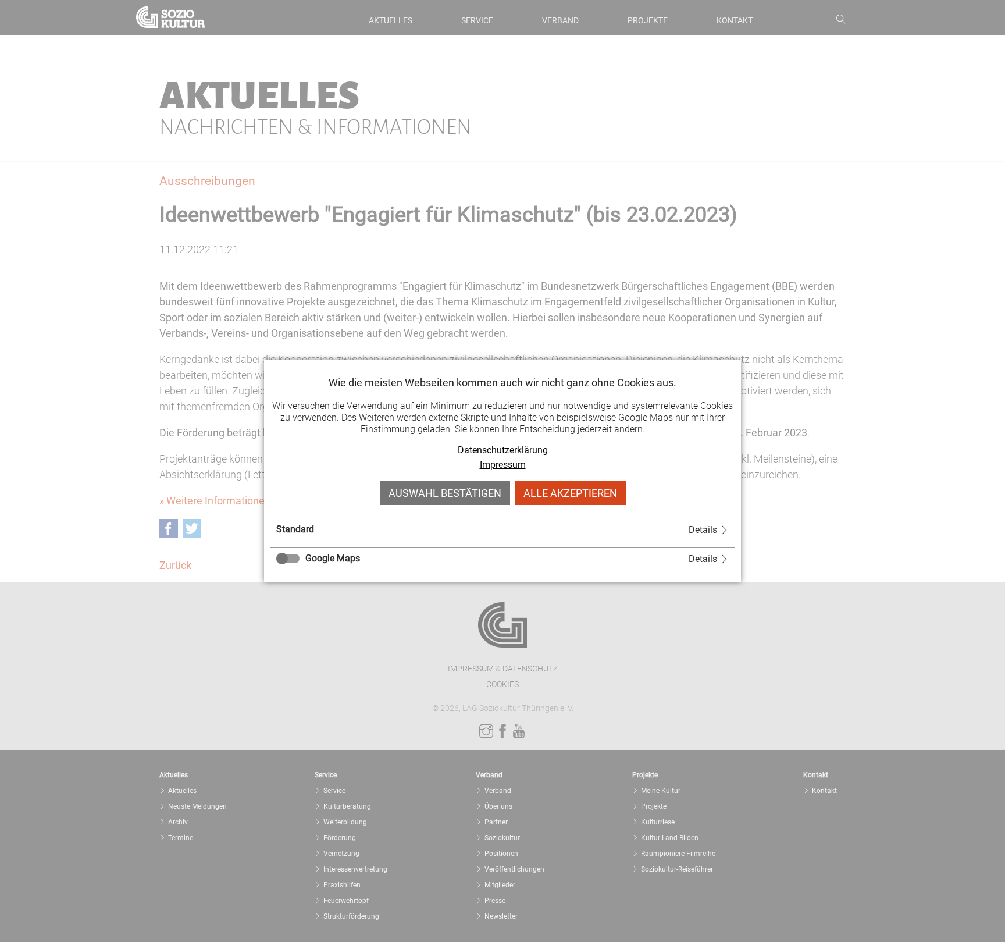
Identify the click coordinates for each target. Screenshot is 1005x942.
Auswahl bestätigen (445, 493)
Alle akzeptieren (570, 493)
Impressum (503, 464)
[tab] (502, 529)
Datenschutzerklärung (503, 450)
